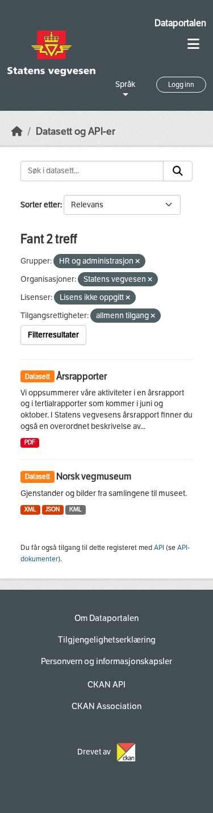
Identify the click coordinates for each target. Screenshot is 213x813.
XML (30, 509)
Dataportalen (180, 23)
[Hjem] (17, 131)
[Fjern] (137, 261)
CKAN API (106, 684)
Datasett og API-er (75, 131)
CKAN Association (106, 706)
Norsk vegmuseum (93, 476)
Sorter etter (40, 205)
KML (75, 509)
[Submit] (178, 171)
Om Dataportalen (106, 618)
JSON (52, 509)
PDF (29, 442)
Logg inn (181, 85)
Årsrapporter (81, 376)
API (159, 548)
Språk (125, 84)
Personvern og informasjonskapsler (106, 661)
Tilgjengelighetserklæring (107, 640)
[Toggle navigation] (193, 44)
